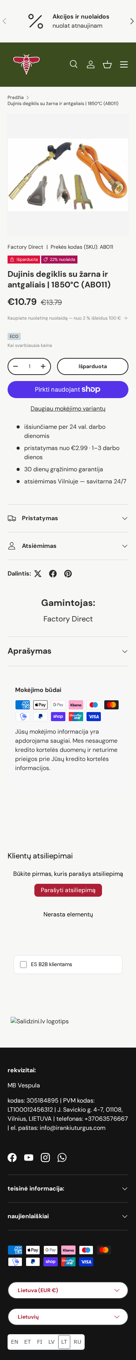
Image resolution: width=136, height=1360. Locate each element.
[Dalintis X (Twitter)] (37, 573)
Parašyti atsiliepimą (68, 890)
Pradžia (16, 97)
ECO (14, 336)
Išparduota (93, 366)
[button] (107, 64)
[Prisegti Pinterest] (68, 573)
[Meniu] (124, 64)
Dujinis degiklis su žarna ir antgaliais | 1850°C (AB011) (63, 103)
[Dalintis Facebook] (52, 573)
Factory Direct (25, 246)
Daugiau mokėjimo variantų (68, 409)
